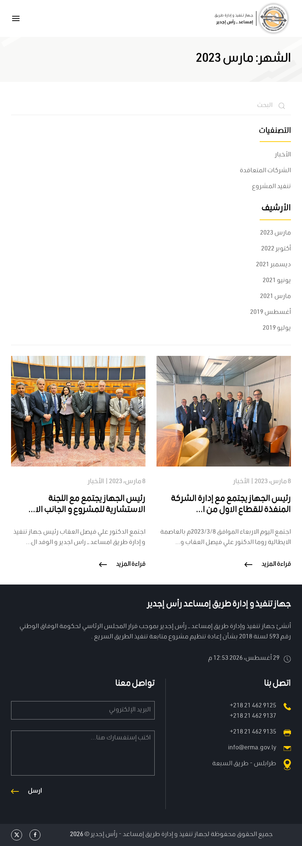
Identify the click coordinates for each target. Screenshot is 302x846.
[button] (16, 18)
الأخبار (283, 155)
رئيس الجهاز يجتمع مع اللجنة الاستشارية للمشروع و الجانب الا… (86, 504)
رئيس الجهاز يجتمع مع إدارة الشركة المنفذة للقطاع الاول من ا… (231, 504)
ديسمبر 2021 (273, 265)
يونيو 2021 (277, 281)
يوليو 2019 (277, 328)
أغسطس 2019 (270, 313)
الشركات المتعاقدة (265, 171)
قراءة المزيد (276, 564)
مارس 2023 (275, 233)
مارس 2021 (275, 297)
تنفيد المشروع (271, 187)
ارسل (35, 791)
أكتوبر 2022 (276, 249)
